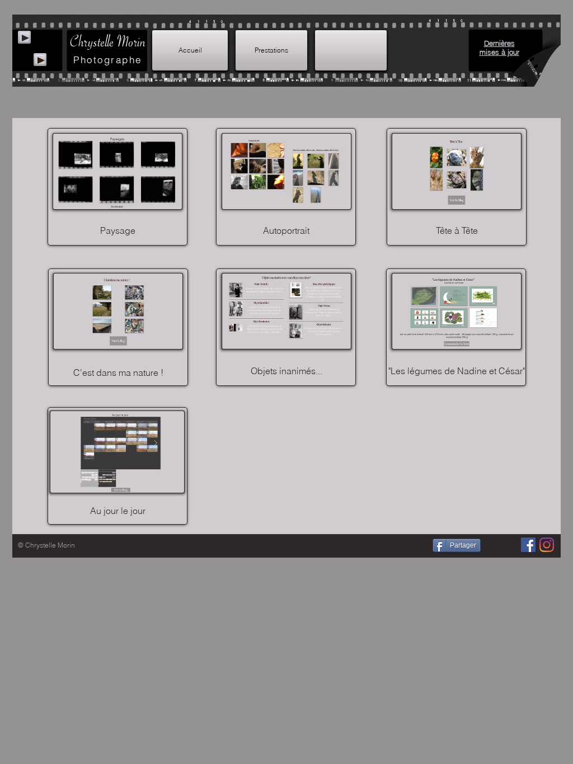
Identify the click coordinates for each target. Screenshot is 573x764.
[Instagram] (546, 544)
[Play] (40, 59)
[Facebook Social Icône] (528, 544)
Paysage (117, 230)
